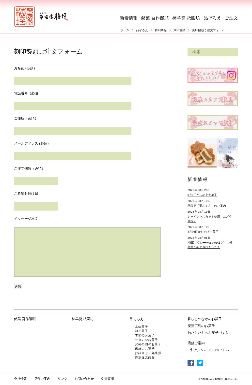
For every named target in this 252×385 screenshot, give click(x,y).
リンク (62, 379)
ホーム (124, 30)
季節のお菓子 (145, 335)
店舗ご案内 (196, 343)
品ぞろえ (212, 17)
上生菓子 (141, 326)
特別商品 (161, 30)
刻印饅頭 (179, 30)
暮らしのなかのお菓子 (205, 319)
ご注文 (231, 17)
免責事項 (107, 379)
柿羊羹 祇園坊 (186, 17)
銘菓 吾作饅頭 (155, 17)
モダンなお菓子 (146, 339)
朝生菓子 (141, 331)
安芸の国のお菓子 (148, 344)
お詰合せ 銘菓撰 (148, 353)
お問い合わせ (84, 379)
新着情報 (129, 17)
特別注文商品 (145, 357)
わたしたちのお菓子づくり (208, 333)
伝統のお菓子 (145, 348)
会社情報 (20, 379)
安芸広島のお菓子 (201, 326)
